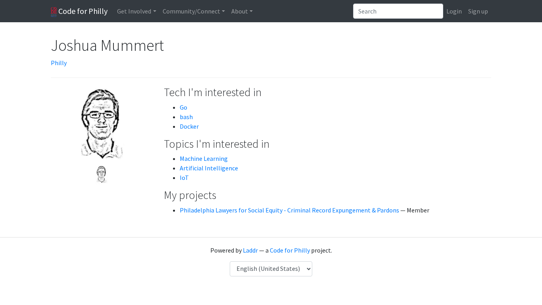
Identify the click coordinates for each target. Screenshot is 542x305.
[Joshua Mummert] (101, 174)
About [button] (239, 11)
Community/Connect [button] (191, 11)
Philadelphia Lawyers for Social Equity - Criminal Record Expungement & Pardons (289, 210)
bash (186, 117)
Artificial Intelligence (209, 168)
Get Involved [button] (134, 11)
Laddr (250, 250)
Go (183, 107)
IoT (184, 177)
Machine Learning (204, 158)
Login (454, 11)
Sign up (478, 11)
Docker (189, 126)
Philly (59, 63)
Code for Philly (82, 11)
